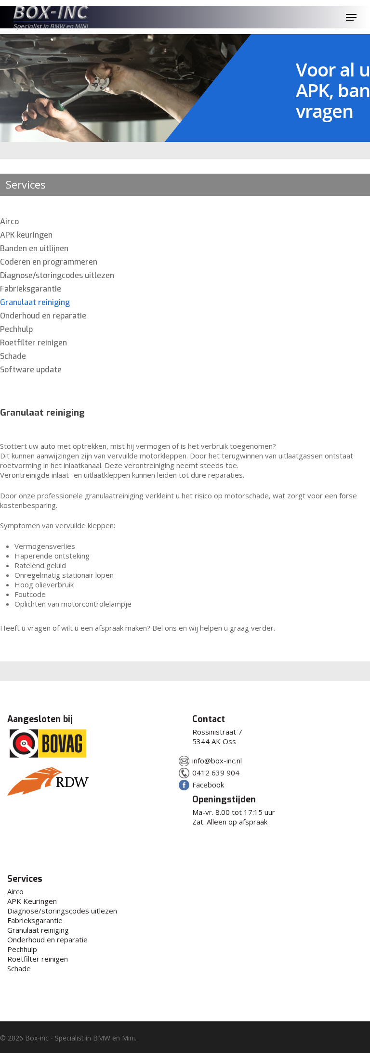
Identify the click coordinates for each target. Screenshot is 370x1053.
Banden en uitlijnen (34, 249)
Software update (31, 370)
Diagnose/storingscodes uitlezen (62, 910)
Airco (9, 222)
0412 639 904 (215, 772)
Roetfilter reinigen (33, 343)
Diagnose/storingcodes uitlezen (57, 275)
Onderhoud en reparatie (43, 316)
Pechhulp (16, 329)
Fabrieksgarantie (30, 289)
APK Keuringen (32, 901)
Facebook (208, 784)
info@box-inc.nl (217, 760)
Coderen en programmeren (48, 262)
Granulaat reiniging (35, 302)
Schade (13, 356)
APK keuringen (26, 235)
